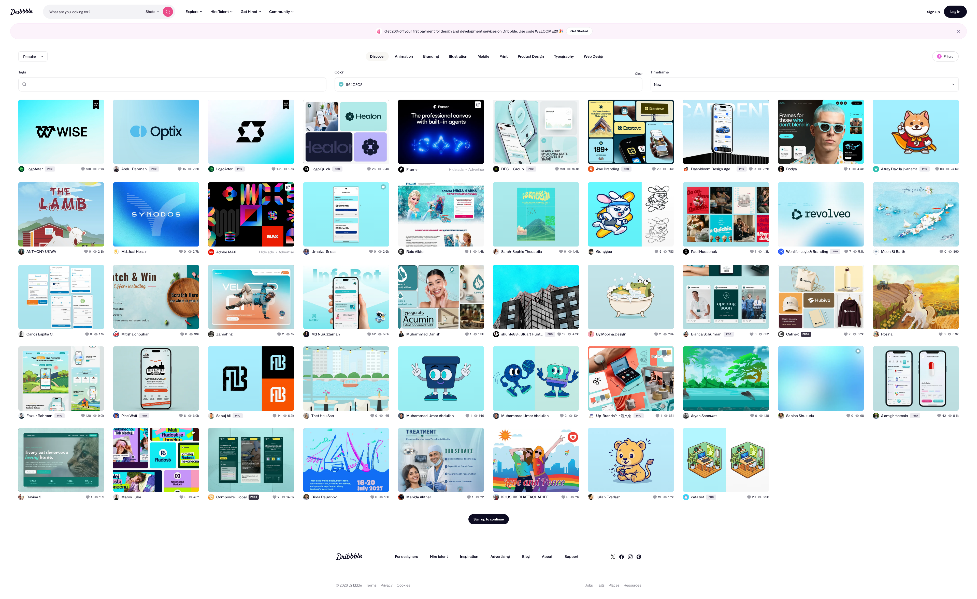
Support (571, 556)
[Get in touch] (74, 154)
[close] (958, 31)
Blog (526, 556)
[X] (613, 556)
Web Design (594, 56)
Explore (191, 11)
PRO (49, 168)
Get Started (579, 31)
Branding (431, 56)
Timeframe (660, 72)
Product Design (531, 56)
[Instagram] (630, 556)
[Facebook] (621, 556)
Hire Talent (219, 11)
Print (503, 56)
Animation (404, 56)
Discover (377, 56)
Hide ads (456, 169)
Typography (564, 56)
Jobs (589, 585)
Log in (955, 11)
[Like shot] (94, 154)
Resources (632, 585)
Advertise (476, 169)
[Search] (168, 12)
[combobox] (92, 12)
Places (614, 585)
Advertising (500, 556)
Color (339, 72)
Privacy (387, 585)
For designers (406, 556)
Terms (371, 585)
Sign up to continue (488, 519)
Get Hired (249, 11)
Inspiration (469, 556)
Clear (638, 73)
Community (279, 11)
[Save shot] (84, 154)
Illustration (458, 56)
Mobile (483, 56)
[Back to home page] (21, 11)
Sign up (933, 12)
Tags (22, 72)
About (547, 556)
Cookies (403, 585)
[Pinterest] (639, 556)
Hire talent (439, 556)
